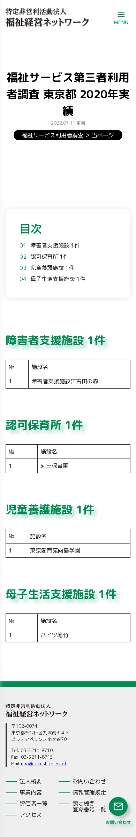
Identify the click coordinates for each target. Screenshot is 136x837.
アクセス (31, 815)
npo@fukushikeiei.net (44, 763)
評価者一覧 (33, 803)
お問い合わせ (89, 781)
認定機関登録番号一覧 (89, 806)
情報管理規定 (89, 792)
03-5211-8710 (37, 750)
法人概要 (31, 781)
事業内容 (31, 792)
